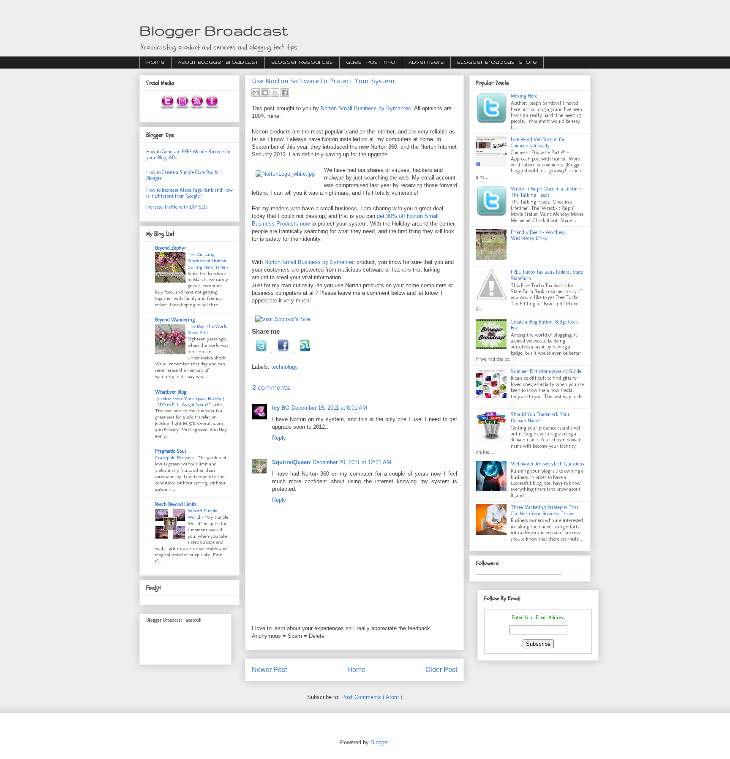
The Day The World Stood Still (208, 329)
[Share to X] (275, 92)
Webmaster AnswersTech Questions (547, 464)
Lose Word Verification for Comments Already (538, 142)
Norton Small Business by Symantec (366, 108)
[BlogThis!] (265, 92)
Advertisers (426, 62)
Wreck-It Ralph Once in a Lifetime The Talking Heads (546, 192)
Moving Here (524, 96)
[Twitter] (261, 350)
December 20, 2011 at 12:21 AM (352, 462)
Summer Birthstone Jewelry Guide (546, 371)
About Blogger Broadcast (218, 62)
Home (155, 62)
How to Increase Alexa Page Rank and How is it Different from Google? (189, 193)
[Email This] (255, 92)
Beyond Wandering (175, 320)
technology (284, 367)
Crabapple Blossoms (175, 457)
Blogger (379, 742)
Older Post (441, 669)
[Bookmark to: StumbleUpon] (305, 350)
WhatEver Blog (170, 392)
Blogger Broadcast (213, 30)
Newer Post (269, 669)
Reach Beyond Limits (175, 504)
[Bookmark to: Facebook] (283, 350)
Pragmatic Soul (170, 451)
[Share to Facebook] (285, 92)
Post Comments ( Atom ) (371, 697)
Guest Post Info (370, 62)
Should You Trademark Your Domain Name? (540, 417)
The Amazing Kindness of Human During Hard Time (207, 260)
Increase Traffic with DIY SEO (176, 207)
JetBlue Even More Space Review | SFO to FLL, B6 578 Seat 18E (190, 401)
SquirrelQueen (291, 462)
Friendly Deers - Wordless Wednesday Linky (537, 235)
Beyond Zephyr (170, 248)
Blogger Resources (302, 62)
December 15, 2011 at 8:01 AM (329, 408)
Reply (279, 438)
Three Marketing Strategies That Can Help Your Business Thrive (544, 510)
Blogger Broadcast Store (497, 62)
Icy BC (280, 408)
